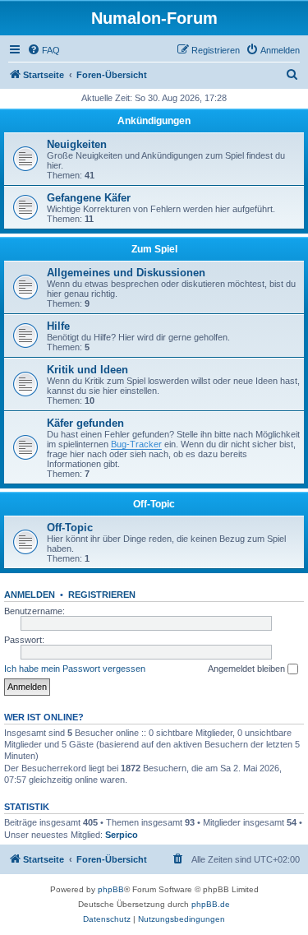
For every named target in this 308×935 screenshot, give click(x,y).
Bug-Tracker (136, 444)
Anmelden (29, 594)
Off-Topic (154, 504)
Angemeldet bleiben (247, 668)
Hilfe (58, 326)
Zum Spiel (154, 249)
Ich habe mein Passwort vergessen (74, 668)
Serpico (121, 835)
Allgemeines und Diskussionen (126, 272)
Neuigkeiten (77, 144)
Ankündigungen (154, 121)
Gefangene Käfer (89, 198)
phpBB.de (210, 904)
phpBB (111, 889)
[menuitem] (43, 50)
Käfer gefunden (85, 423)
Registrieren (102, 594)
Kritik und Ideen (87, 369)
